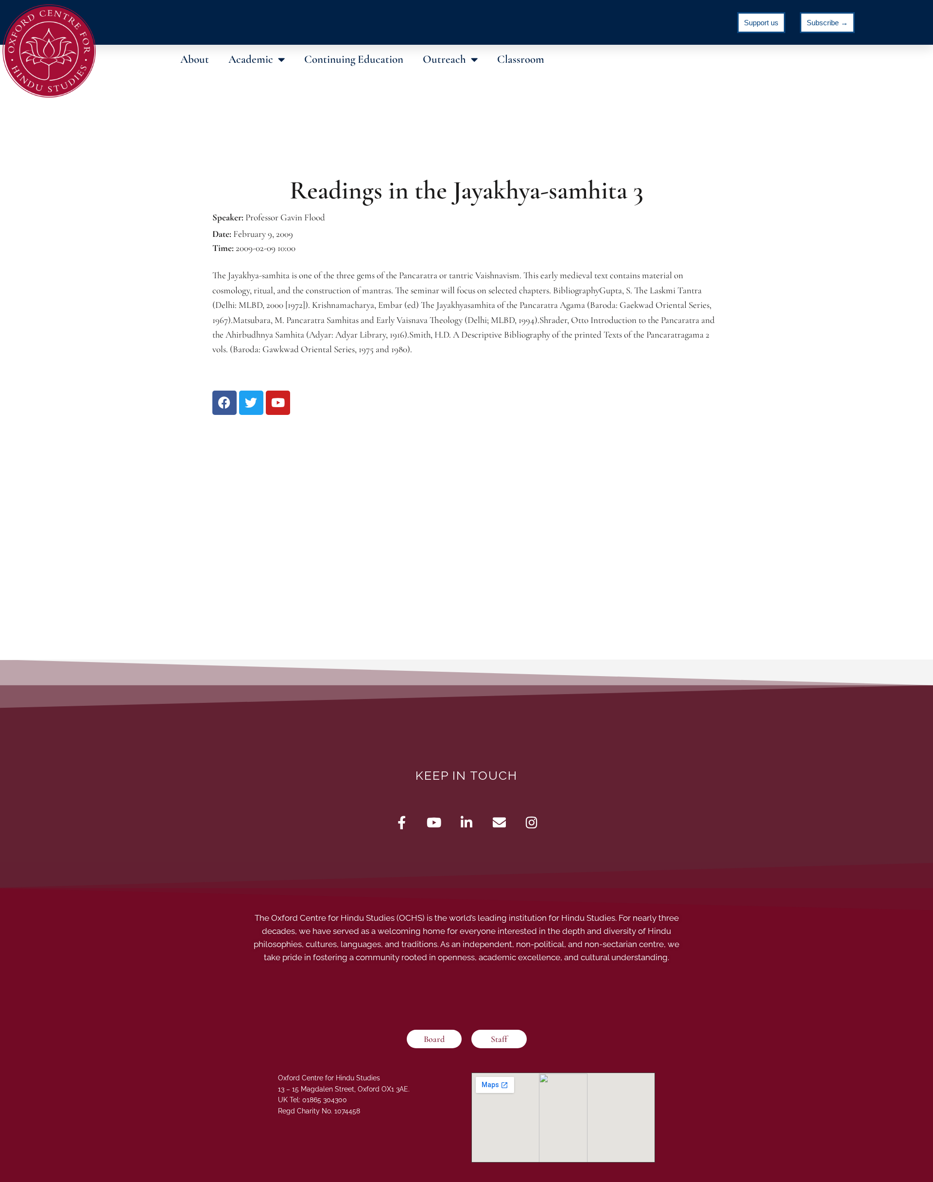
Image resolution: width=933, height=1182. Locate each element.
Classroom (520, 59)
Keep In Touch (466, 775)
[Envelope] (499, 822)
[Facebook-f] (401, 822)
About (194, 59)
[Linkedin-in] (466, 822)
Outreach (444, 59)
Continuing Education (353, 59)
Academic (250, 59)
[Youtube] (434, 822)
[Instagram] (531, 822)
